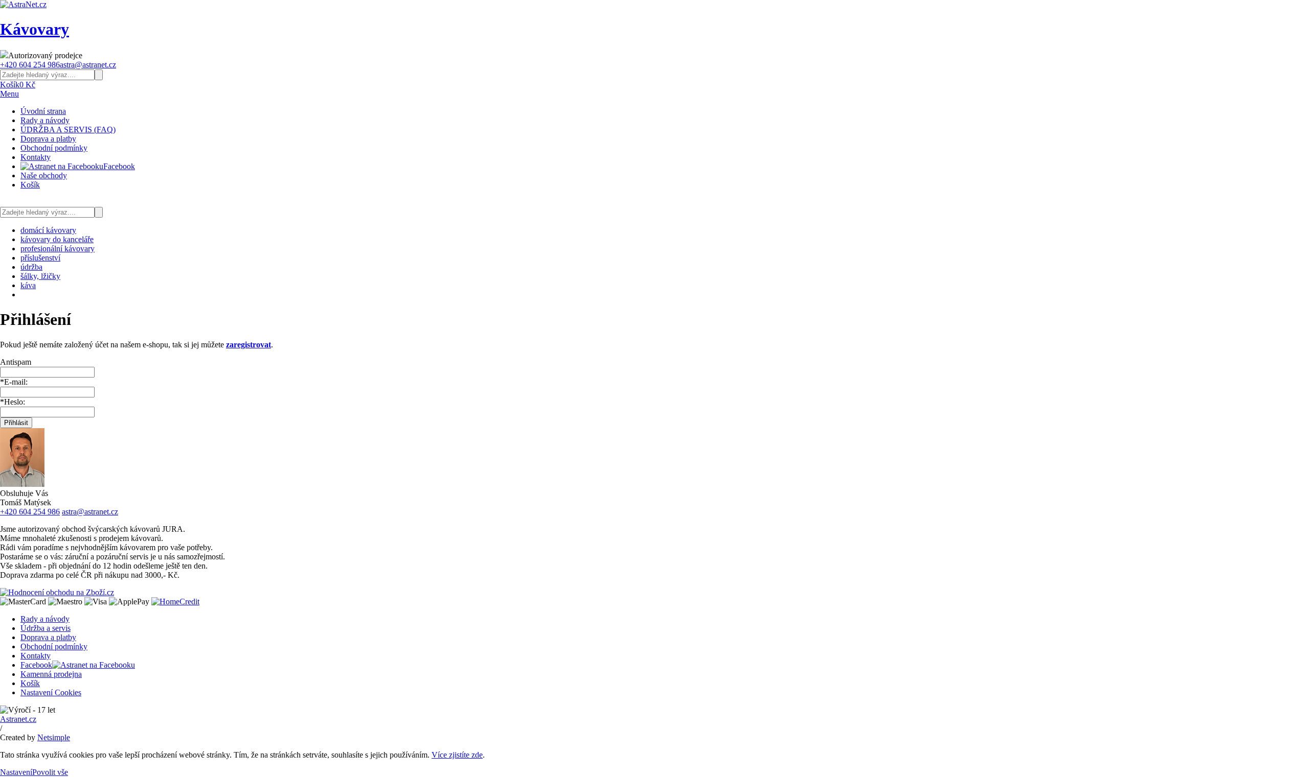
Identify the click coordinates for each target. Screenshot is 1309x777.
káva (28, 285)
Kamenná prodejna (51, 674)
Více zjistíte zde (457, 754)
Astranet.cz (18, 719)
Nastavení (16, 772)
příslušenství (40, 257)
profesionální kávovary (57, 248)
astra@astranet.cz (88, 64)
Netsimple (53, 737)
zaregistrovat (248, 344)
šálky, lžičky (40, 276)
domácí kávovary (48, 230)
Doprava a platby (48, 138)
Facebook (119, 166)
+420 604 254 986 (30, 64)
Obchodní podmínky (53, 148)
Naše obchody (43, 175)
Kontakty (35, 157)
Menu (9, 93)
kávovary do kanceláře (57, 239)
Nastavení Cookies (50, 692)
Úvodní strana (43, 111)
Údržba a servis (45, 628)
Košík (30, 184)
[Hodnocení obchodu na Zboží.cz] (57, 592)
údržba (31, 267)
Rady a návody (45, 120)
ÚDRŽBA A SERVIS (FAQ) (68, 129)
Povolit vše (50, 772)
